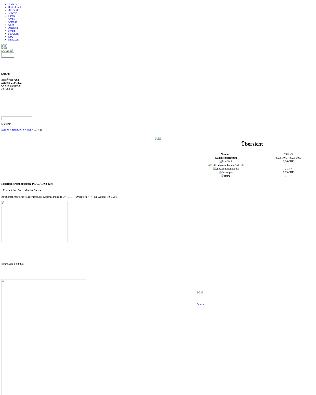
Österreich (13, 10)
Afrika (11, 18)
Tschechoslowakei (21, 129)
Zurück (200, 304)
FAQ (10, 36)
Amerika (12, 21)
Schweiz (12, 13)
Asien (11, 24)
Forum (11, 30)
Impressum (13, 39)
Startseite (12, 4)
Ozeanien (13, 27)
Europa (11, 15)
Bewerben (13, 33)
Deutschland (14, 7)
